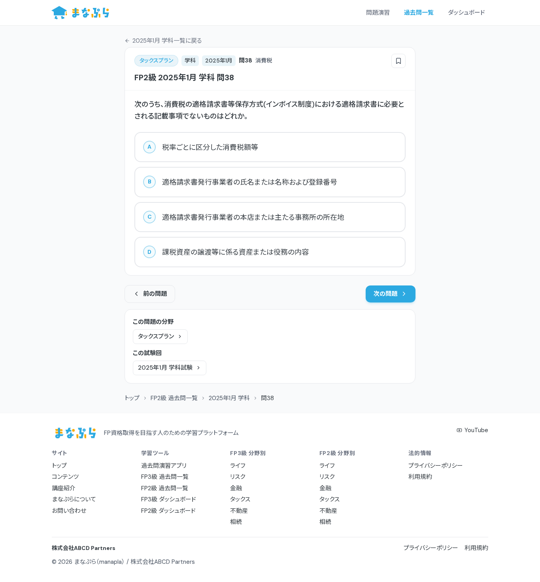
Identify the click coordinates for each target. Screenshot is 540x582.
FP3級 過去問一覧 (165, 477)
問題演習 (378, 13)
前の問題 (155, 294)
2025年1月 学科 (229, 398)
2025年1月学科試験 (165, 368)
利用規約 (420, 477)
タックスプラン (156, 336)
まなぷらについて (74, 499)
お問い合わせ (69, 511)
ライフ (237, 466)
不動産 (239, 511)
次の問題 (385, 294)
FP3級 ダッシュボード (168, 499)
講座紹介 (64, 488)
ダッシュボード (466, 13)
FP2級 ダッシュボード (168, 511)
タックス (240, 499)
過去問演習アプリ (164, 466)
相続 (236, 522)
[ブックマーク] (398, 61)
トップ (132, 398)
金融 (236, 488)
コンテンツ (65, 477)
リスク (237, 477)
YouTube (476, 430)
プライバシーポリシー (435, 466)
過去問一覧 (419, 13)
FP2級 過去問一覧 (174, 398)
